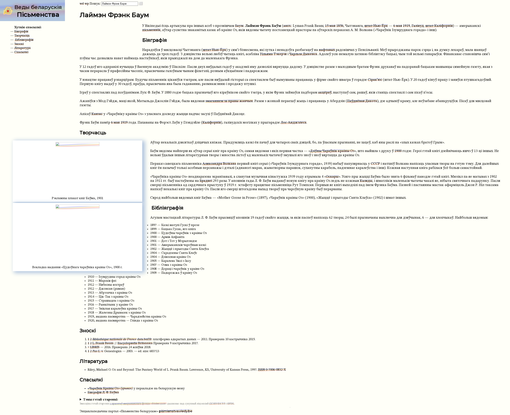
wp (87, 3)
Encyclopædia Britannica (135, 343)
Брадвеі (206, 181)
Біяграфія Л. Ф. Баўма (103, 392)
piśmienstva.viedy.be (175, 411)
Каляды (366, 181)
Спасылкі (21, 52)
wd (82, 3)
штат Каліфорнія (439, 26)
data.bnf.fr (144, 339)
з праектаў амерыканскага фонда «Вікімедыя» (138, 403)
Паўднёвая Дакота (362, 101)
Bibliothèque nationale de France (114, 339)
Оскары (332, 176)
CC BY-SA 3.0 (217, 403)
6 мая (397, 26)
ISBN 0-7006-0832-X (272, 369)
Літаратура (22, 48)
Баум (239, 26)
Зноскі (19, 44)
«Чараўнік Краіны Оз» (110, 388)
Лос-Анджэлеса (293, 122)
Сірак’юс (375, 80)
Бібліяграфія (23, 40)
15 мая (330, 26)
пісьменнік (151, 30)
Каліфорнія (211, 122)
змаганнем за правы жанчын (229, 101)
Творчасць (22, 35)
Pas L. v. (97, 351)
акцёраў (325, 92)
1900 (398, 151)
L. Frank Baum (103, 343)
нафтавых (327, 50)
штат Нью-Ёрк (376, 26)
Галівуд (418, 26)
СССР (375, 164)
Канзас (97, 114)
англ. (287, 26)
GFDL (230, 403)
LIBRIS (94, 347)
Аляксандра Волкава (219, 164)
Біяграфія (21, 31)
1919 (406, 26)
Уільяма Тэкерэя (273, 54)
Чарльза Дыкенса (303, 54)
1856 (339, 26)
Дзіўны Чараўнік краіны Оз (332, 151)
